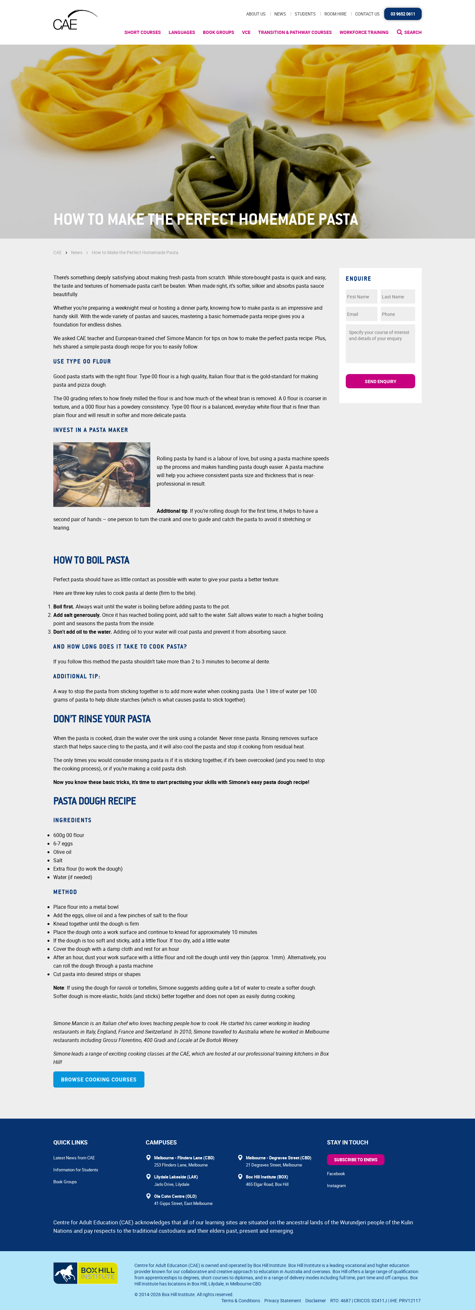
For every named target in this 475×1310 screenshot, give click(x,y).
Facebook (336, 1173)
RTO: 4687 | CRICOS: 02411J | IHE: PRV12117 (376, 1300)
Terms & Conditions (240, 1300)
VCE (246, 32)
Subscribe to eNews (355, 1160)
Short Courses (142, 32)
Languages (182, 32)
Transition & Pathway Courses (295, 32)
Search (413, 32)
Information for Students (75, 1170)
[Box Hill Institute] (85, 1282)
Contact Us (367, 14)
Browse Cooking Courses (99, 1079)
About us (256, 14)
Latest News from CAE (74, 1158)
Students (305, 14)
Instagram (336, 1185)
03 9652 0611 (403, 14)
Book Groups (218, 32)
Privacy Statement (282, 1300)
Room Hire (335, 14)
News (280, 14)
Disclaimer (315, 1300)
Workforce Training (364, 32)
